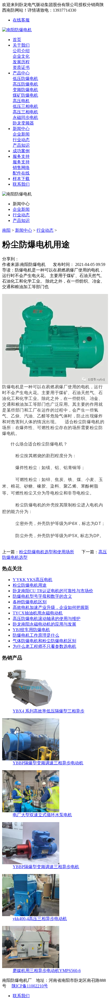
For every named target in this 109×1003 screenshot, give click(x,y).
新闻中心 (21, 128)
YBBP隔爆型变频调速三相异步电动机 (48, 763)
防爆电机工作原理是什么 (36, 635)
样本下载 (21, 178)
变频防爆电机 (25, 89)
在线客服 (21, 20)
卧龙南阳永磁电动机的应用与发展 (44, 624)
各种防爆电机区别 (30, 602)
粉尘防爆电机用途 (30, 585)
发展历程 (21, 62)
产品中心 (21, 73)
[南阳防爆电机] (17, 30)
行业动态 (21, 139)
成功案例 (21, 151)
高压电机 (21, 101)
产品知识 (21, 145)
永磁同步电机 (25, 117)
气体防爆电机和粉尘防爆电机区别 (44, 641)
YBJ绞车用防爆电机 (31, 629)
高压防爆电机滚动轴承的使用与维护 (46, 618)
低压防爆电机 (25, 78)
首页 (17, 39)
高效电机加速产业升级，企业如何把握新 (51, 607)
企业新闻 (21, 134)
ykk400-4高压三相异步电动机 (40, 918)
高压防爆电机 (25, 84)
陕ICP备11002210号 (30, 986)
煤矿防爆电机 (25, 95)
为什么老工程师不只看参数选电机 (44, 646)
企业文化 (21, 56)
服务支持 (21, 156)
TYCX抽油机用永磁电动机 (38, 613)
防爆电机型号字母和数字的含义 (42, 596)
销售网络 (21, 167)
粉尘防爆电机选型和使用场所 (46, 552)
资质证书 (21, 67)
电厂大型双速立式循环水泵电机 (42, 815)
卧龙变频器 (23, 123)
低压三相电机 (25, 106)
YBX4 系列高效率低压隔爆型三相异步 (48, 711)
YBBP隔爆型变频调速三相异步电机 (46, 866)
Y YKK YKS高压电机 (32, 579)
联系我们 (21, 184)
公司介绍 (21, 50)
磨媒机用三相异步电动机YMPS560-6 (47, 970)
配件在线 (21, 173)
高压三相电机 (25, 112)
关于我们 (21, 45)
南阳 (6, 230)
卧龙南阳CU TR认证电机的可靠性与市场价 (53, 591)
